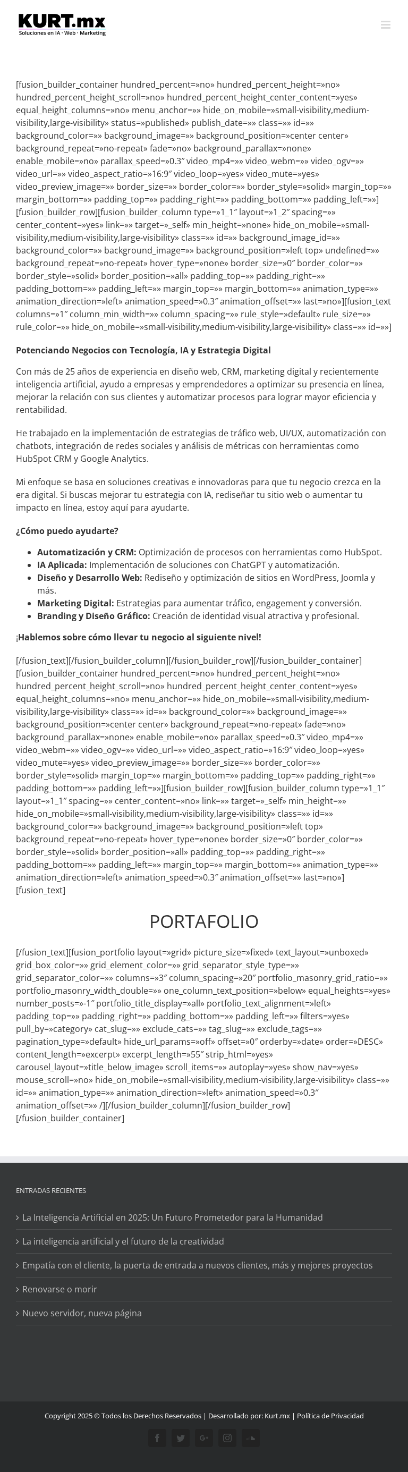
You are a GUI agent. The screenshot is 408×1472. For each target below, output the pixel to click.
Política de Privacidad (330, 1415)
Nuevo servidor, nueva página (82, 1313)
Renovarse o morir (59, 1289)
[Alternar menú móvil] (386, 24)
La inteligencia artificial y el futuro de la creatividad (123, 1241)
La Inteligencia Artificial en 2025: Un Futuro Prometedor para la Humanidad (172, 1217)
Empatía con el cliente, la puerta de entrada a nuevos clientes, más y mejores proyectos (197, 1265)
